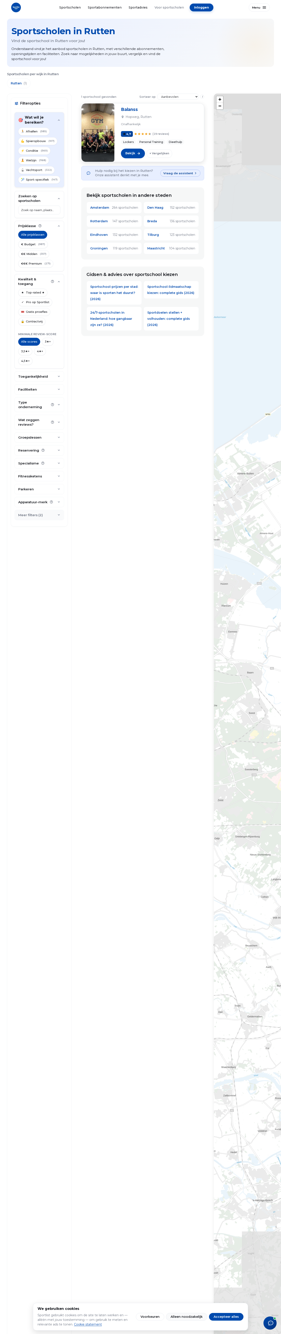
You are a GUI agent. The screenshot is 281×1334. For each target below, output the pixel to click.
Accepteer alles (226, 1317)
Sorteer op (147, 96)
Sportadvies (138, 7)
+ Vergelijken (159, 153)
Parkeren (26, 489)
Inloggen (201, 7)
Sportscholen (70, 7)
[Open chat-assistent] (270, 1323)
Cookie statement (88, 1324)
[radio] (33, 245)
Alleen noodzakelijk (187, 1317)
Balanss (129, 109)
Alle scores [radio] (29, 341)
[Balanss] (97, 132)
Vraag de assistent (178, 173)
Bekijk (130, 153)
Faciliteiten (27, 390)
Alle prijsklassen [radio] (32, 235)
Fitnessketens (30, 476)
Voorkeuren (150, 1317)
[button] (219, 99)
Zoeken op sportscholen (29, 198)
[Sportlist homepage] (16, 7)
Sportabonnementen (105, 7)
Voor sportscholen (169, 7)
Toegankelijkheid (33, 377)
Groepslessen (29, 438)
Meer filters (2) (30, 515)
